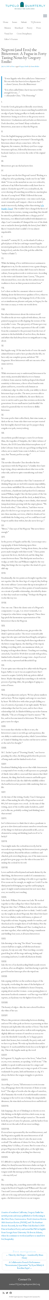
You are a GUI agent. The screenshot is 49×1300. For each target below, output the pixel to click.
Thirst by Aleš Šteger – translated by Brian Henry (24, 1256)
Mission (7, 27)
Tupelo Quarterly (18, 1297)
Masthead (19, 27)
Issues (14, 22)
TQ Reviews (36, 22)
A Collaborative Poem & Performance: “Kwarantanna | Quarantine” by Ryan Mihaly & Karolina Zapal (24, 1265)
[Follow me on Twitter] (8, 1293)
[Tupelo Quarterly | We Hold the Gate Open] (24, 6)
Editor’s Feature (11, 39)
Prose (38, 27)
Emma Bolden (35, 66)
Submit (24, 22)
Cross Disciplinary (24, 33)
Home (5, 22)
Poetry (29, 27)
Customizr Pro (36, 1297)
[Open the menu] (45, 16)
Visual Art (8, 33)
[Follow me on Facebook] (11, 1293)
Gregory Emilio (24, 66)
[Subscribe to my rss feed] (4, 1293)
